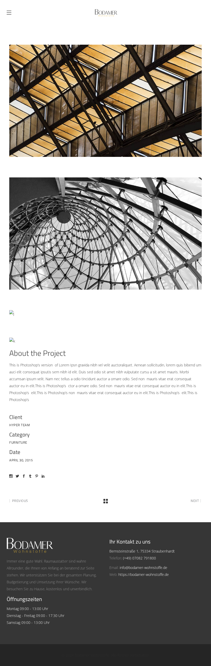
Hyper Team (19, 424)
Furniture (18, 442)
